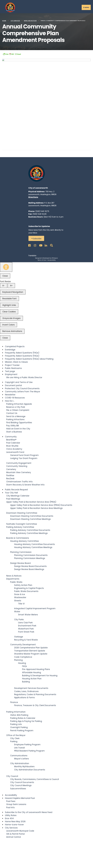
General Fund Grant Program (24, 455)
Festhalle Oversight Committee (21, 524)
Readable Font (9, 298)
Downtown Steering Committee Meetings (30, 519)
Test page (10, 371)
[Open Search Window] (51, 245)
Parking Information (16, 711)
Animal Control (13, 837)
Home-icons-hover (14, 824)
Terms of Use (41, 260)
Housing (22, 663)
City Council (12, 776)
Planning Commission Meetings (29, 558)
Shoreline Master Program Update (30, 653)
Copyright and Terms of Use (19, 382)
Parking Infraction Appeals (19, 404)
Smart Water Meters (28, 614)
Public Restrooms (13, 368)
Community (11, 436)
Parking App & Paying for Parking (26, 721)
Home (4, 21)
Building (26, 681)
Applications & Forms (24, 697)
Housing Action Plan (32, 678)
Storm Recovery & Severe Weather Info (25, 484)
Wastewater (20, 597)
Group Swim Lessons (16, 804)
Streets (17, 600)
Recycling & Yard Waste (26, 639)
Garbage (18, 636)
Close (5, 276)
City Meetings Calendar (17, 495)
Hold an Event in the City (18, 428)
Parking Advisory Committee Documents (30, 530)
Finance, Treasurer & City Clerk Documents (35, 705)
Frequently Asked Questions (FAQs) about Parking (29, 359)
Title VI (21, 603)
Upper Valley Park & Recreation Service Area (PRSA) (31, 502)
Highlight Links (9, 305)
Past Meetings (13, 498)
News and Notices (30, 21)
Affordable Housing (31, 672)
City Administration (19, 763)
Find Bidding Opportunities (19, 422)
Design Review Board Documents (30, 566)
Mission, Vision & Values (16, 362)
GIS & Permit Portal (15, 834)
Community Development (23, 644)
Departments (12, 579)
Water (17, 611)
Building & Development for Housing (39, 675)
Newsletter (10, 394)
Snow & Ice (19, 594)
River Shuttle (12, 446)
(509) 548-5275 (42, 211)
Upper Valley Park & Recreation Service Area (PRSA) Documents (41, 505)
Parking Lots (16, 724)
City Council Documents (22, 782)
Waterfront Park (26, 628)
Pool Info (10, 807)
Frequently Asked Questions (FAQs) (22, 352)
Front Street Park (26, 631)
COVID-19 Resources (15, 397)
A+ (11, 285)
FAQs (24, 666)
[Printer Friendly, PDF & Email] (12, 54)
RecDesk (10, 478)
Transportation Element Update (29, 650)
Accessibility (52, 260)
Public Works (16, 582)
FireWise (10, 475)
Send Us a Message (15, 416)
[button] (36, 238)
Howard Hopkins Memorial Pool (20, 798)
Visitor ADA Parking (19, 715)
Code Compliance (23, 657)
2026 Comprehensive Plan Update (31, 647)
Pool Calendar (13, 442)
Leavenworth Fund (15, 452)
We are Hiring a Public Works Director (24, 377)
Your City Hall (11, 492)
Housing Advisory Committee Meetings (33, 547)
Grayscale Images (11, 318)
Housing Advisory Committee (24, 541)
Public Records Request (16, 489)
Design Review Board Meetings (29, 569)
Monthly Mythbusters (24, 766)
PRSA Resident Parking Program (29, 750)
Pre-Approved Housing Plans (36, 669)
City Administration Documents (29, 769)
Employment (11, 374)
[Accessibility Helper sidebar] (6, 267)
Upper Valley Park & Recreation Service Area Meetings (36, 508)
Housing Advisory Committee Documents (34, 544)
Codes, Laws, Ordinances (26, 691)
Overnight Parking (19, 727)
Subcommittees (18, 788)
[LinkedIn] (45, 245)
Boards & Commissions (17, 538)
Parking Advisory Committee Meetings (29, 533)
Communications (18, 755)
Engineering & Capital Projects (29, 588)
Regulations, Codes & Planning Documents (35, 694)
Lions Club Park (25, 622)
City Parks (19, 619)
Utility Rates (10, 815)
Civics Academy (14, 449)
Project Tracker (12, 365)
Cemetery (11, 469)
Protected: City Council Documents (22, 388)
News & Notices (13, 575)
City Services (15, 21)
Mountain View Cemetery (18, 472)
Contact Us (11, 413)
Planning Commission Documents (31, 555)
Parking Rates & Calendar (22, 718)
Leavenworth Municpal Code (20, 830)
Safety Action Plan (23, 585)
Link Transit (19, 747)
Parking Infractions (15, 419)
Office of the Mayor (15, 735)
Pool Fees (10, 801)
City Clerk (14, 738)
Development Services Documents (31, 688)
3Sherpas (55, 258)
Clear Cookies (9, 311)
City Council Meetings (21, 785)
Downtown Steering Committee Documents (31, 516)
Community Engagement (18, 463)
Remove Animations (12, 331)
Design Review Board (20, 563)
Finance (14, 702)
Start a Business (14, 431)
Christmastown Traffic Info (19, 481)
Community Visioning (16, 466)
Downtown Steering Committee (21, 513)
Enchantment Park (27, 625)
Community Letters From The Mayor (22, 391)
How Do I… (9, 401)
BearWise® (11, 439)
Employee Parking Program (27, 744)
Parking (13, 741)
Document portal (13, 385)
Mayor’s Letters (21, 758)
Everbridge (10, 349)
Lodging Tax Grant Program (23, 458)
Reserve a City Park (15, 407)
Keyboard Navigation (12, 292)
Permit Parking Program (21, 730)
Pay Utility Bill (12, 425)
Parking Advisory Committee (20, 527)
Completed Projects (14, 346)
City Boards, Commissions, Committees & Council (34, 779)
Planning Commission (21, 552)
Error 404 (9, 818)
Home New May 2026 (15, 821)
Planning (18, 660)
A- (3, 285)
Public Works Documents (26, 591)
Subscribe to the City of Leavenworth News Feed (28, 812)
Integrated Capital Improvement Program (34, 608)
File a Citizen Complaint (17, 410)
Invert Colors (8, 324)
